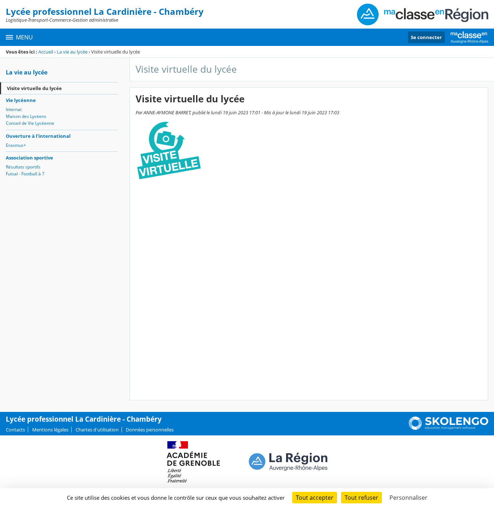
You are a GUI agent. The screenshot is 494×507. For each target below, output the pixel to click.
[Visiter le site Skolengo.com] (448, 428)
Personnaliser (408, 498)
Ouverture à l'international (38, 136)
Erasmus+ (16, 145)
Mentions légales (50, 430)
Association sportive (29, 157)
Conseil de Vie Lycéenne (30, 123)
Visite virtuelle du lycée (34, 88)
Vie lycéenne (21, 100)
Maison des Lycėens (26, 116)
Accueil (45, 51)
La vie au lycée (72, 51)
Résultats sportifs (23, 167)
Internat (14, 109)
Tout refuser (361, 498)
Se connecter (426, 37)
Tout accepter (314, 498)
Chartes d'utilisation (97, 430)
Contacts (15, 430)
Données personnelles (150, 430)
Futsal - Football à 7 (25, 174)
